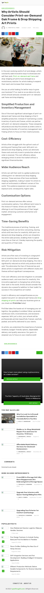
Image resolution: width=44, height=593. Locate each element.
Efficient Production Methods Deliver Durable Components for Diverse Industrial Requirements (25, 569)
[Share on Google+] (10, 33)
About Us (27, 583)
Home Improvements (8, 8)
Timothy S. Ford (13, 27)
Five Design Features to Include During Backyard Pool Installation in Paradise (24, 538)
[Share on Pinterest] (13, 33)
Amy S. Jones (23, 497)
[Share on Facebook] (3, 33)
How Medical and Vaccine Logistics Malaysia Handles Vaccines (26, 529)
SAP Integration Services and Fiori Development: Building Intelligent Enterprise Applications (26, 558)
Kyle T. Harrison (24, 421)
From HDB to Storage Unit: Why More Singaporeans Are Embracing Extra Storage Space (29, 479)
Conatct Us (17, 583)
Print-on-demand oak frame (24, 76)
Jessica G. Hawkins (25, 484)
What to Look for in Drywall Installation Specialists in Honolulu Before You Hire (27, 416)
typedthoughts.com (18, 589)
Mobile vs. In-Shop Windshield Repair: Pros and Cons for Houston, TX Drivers (28, 431)
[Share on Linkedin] (17, 33)
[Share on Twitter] (6, 33)
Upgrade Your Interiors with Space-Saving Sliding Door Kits (29, 493)
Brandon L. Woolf (24, 436)
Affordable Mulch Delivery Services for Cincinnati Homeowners (27, 446)
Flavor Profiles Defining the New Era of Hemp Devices (24, 548)
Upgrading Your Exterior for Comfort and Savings (28, 511)
